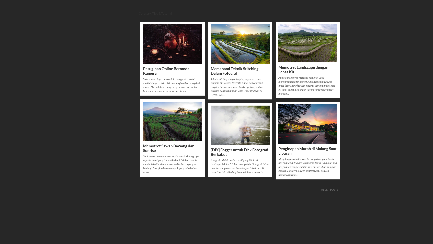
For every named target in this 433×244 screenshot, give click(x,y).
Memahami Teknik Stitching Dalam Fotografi (234, 71)
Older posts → (331, 189)
